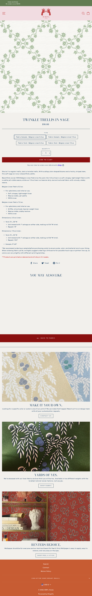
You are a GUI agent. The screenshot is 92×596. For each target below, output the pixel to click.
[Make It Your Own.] (46, 377)
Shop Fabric (46, 485)
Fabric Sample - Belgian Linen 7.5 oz (62, 137)
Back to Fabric (47, 338)
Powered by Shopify (46, 594)
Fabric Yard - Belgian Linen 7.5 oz (61, 143)
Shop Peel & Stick (46, 555)
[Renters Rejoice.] (46, 516)
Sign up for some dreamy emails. (46, 578)
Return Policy (46, 571)
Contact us (46, 416)
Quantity (46, 148)
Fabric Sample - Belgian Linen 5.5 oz (30, 137)
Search (46, 564)
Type (46, 132)
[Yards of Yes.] (46, 446)
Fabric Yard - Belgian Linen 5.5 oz (31, 143)
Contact (46, 567)
